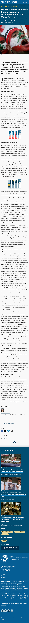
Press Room (3, 575)
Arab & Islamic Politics (7, 531)
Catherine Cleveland (9, 20)
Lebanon (4, 540)
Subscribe (3, 577)
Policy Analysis (5, 6)
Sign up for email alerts (11, 548)
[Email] (12, 431)
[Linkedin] (8, 431)
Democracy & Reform (20, 531)
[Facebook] (2, 431)
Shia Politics (5, 534)
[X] (5, 431)
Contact (3, 574)
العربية (16, 22)
